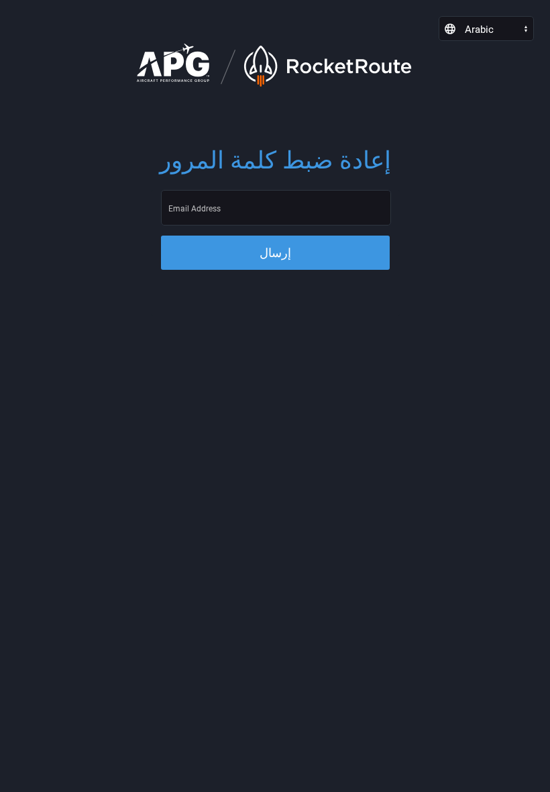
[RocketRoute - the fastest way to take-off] (450, 28)
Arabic (479, 29)
